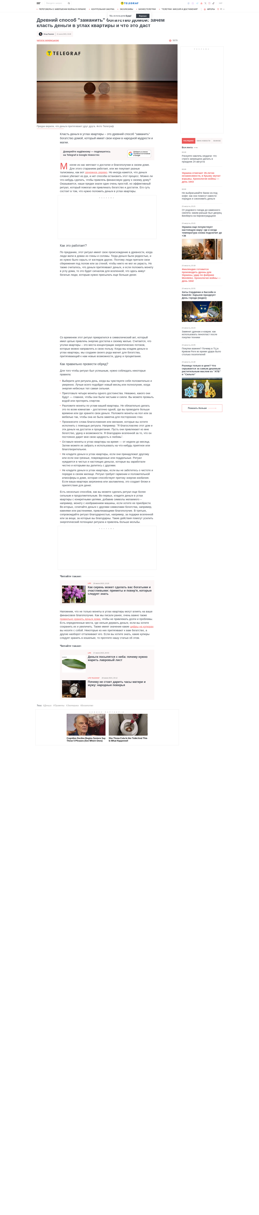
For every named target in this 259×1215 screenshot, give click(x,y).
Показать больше (197, 408)
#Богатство (86, 705)
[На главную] (129, 3)
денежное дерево (96, 172)
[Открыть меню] (38, 3)
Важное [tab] (217, 141)
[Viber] (192, 3)
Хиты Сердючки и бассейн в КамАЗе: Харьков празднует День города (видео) (199, 295)
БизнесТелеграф (147, 9)
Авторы (211, 9)
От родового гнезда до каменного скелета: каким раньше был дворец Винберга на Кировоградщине (202, 213)
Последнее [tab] (188, 141)
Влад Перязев (49, 34)
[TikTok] (213, 3)
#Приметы (58, 705)
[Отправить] (68, 3)
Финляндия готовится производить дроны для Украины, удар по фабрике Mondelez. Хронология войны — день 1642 (201, 275)
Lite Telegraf (94, 678)
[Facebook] (188, 3)
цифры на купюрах (142, 626)
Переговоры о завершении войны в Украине (62, 9)
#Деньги (47, 705)
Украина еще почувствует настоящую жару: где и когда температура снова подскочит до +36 (202, 231)
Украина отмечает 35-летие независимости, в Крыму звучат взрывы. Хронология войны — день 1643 (201, 177)
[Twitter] (205, 3)
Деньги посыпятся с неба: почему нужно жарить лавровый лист (117, 658)
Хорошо (143, 16)
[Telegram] (197, 3)
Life (89, 583)
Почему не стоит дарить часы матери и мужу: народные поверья (117, 683)
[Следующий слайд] (224, 9)
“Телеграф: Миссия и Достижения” (179, 9)
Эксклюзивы (126, 9)
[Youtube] (201, 3)
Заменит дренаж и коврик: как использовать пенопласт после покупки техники (199, 334)
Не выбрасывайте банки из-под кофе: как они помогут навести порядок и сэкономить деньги (199, 196)
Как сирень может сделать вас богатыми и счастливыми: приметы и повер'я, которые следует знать (120, 590)
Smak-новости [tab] (203, 141)
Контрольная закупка (102, 9)
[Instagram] (209, 3)
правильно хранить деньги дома (80, 619)
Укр (220, 3)
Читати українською (48, 40)
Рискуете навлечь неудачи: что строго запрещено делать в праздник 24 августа (199, 159)
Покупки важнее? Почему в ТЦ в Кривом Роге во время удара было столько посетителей (201, 351)
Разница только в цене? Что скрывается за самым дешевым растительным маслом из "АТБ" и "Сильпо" (201, 370)
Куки (128, 16)
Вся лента (187, 147)
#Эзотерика (72, 705)
